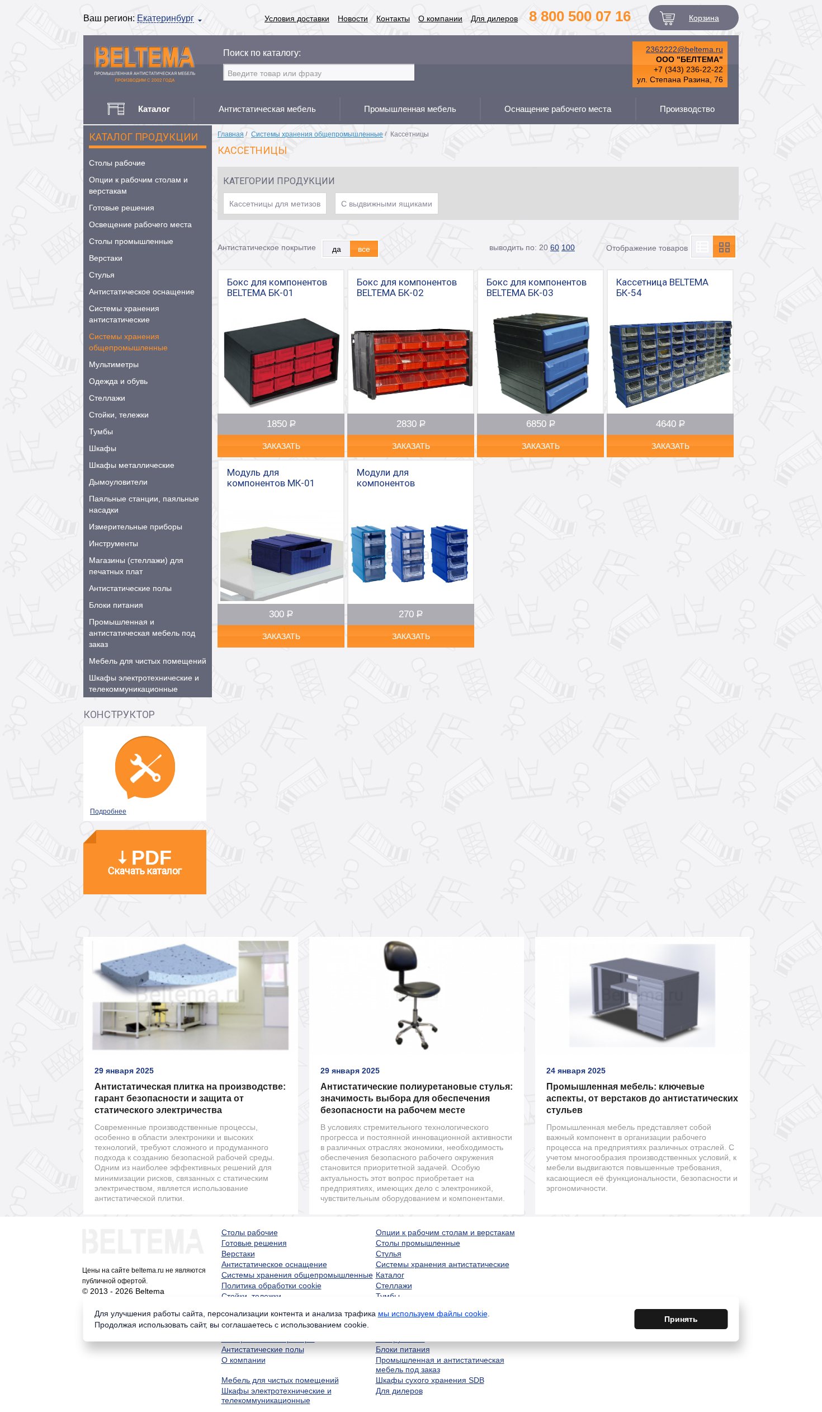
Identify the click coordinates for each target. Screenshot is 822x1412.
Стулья (102, 274)
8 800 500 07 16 (580, 16)
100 (568, 247)
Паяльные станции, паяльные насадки (144, 504)
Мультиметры (114, 364)
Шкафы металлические (131, 465)
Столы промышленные (131, 241)
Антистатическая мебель (267, 109)
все (364, 248)
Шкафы (102, 448)
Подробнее (108, 811)
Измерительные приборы (135, 526)
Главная (231, 134)
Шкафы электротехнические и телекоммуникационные (144, 683)
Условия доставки (296, 18)
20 (543, 247)
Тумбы (101, 431)
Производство (687, 109)
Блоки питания (116, 605)
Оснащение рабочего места (557, 109)
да (336, 248)
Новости (353, 18)
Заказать (281, 446)
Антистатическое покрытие (267, 247)
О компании (440, 18)
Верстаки (105, 258)
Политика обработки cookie (271, 1285)
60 (554, 247)
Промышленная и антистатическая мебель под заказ (142, 633)
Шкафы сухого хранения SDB (430, 1380)
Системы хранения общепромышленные (128, 342)
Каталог (390, 1274)
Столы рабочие (117, 162)
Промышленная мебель (410, 109)
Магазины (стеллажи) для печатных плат (136, 566)
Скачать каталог (145, 861)
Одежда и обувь (118, 381)
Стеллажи (107, 397)
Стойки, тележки (119, 414)
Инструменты (113, 543)
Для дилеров (494, 18)
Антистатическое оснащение (142, 291)
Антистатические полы (130, 588)
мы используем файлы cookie (433, 1313)
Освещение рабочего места (140, 224)
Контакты (393, 18)
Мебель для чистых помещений (147, 660)
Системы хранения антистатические (124, 314)
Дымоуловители (118, 481)
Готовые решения (121, 207)
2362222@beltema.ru (684, 49)
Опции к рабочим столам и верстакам (138, 185)
